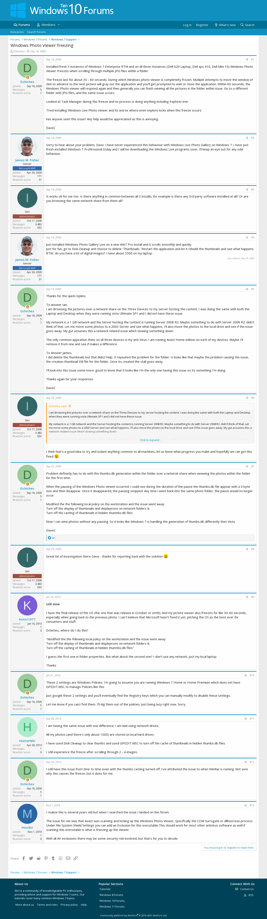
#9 (252, 597)
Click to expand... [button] (150, 440)
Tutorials (105, 889)
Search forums (36, 32)
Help (84, 904)
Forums (24, 25)
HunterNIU (27, 741)
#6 (252, 398)
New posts (17, 32)
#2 (252, 138)
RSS (251, 895)
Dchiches (19, 51)
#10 (252, 675)
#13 (252, 805)
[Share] (247, 59)
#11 (252, 718)
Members (48, 25)
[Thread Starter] (27, 77)
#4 (252, 237)
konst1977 (27, 619)
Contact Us (246, 889)
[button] (59, 25)
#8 (252, 549)
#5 (252, 289)
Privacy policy (69, 904)
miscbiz (27, 827)
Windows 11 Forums (112, 906)
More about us (24, 904)
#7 (252, 466)
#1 (252, 59)
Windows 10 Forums (112, 901)
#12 (252, 762)
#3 (252, 189)
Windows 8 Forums (111, 895)
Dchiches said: (58, 406)
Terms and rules (47, 904)
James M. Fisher (27, 160)
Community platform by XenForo (133, 915)
